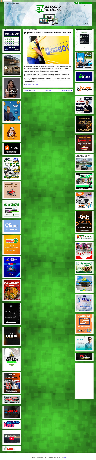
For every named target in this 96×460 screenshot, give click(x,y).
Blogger (64, 457)
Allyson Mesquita (28, 84)
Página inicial (48, 90)
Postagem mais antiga (67, 90)
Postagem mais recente (29, 90)
